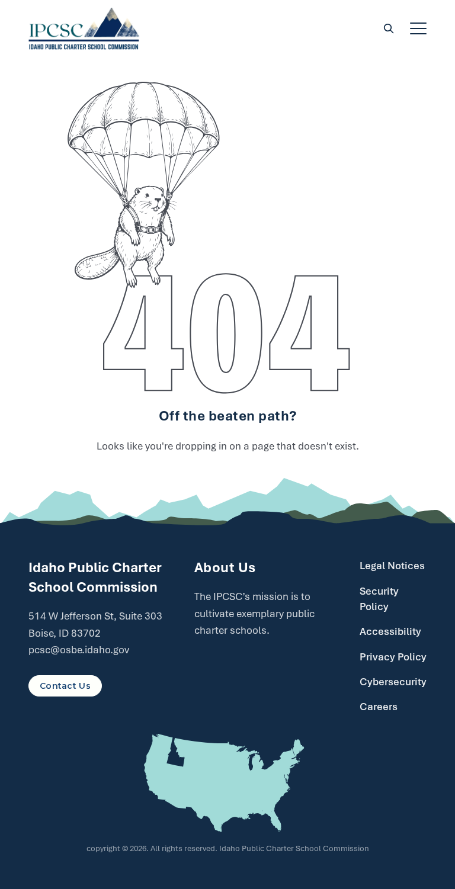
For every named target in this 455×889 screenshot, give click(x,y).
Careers (379, 706)
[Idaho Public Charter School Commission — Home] (84, 28)
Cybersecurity (393, 681)
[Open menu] (418, 28)
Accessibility (390, 631)
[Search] (388, 28)
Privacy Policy (393, 656)
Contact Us (65, 686)
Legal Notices (392, 565)
